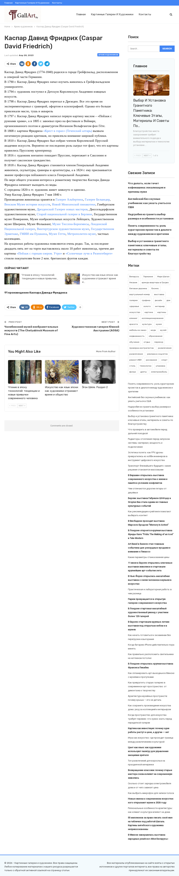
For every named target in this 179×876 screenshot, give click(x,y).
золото (147, 306)
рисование (151, 360)
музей (163, 330)
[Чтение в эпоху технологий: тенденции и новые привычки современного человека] (11, 279)
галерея (133, 300)
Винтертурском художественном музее (63, 229)
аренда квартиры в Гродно (155, 282)
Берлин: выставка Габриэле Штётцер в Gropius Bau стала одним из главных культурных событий (149, 502)
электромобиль (159, 372)
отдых (147, 342)
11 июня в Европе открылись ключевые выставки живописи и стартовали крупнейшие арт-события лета (150, 566)
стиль (132, 366)
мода (153, 330)
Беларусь (134, 276)
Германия (148, 276)
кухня (159, 324)
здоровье (134, 306)
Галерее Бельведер (97, 199)
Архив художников (108, 55)
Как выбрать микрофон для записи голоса (151, 793)
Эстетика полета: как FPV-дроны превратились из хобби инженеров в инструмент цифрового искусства (147, 456)
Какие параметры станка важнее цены (148, 557)
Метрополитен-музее (81, 234)
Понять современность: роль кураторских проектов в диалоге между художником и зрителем (149, 230)
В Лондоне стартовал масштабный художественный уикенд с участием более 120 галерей (148, 612)
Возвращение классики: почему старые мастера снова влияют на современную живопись (150, 774)
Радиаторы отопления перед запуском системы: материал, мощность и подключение (149, 443)
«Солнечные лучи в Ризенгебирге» (89, 253)
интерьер (160, 306)
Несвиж (133, 282)
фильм (132, 372)
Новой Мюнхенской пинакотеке (73, 204)
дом (168, 300)
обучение (134, 342)
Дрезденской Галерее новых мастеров (62, 209)
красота (133, 324)
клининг (133, 318)
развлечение (164, 348)
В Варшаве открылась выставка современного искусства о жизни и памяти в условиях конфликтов (147, 479)
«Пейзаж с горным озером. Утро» (39, 253)
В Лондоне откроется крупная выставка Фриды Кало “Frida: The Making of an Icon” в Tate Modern (150, 534)
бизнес (155, 288)
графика (146, 300)
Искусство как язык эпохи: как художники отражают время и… (100, 279)
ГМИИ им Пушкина (33, 234)
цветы (143, 372)
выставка (159, 294)
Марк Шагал (163, 276)
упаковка (160, 366)
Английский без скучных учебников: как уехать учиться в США (149, 203)
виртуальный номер (139, 294)
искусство (134, 312)
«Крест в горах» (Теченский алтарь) (67, 131)
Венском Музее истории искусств (27, 204)
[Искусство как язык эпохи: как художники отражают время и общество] (72, 279)
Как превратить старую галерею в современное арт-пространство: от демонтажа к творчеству (147, 686)
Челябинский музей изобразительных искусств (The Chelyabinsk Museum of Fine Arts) (31, 330)
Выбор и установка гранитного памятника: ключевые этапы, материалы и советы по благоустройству (151, 420)
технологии (145, 366)
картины (161, 312)
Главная (8, 3)
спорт (164, 360)
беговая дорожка (138, 288)
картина (149, 312)
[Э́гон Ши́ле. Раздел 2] (99, 372)
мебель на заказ (137, 330)
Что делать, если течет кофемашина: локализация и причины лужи (146, 187)
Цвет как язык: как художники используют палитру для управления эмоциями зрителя (148, 751)
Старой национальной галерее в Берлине (64, 214)
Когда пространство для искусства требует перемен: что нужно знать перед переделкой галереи (150, 719)
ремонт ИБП (135, 360)
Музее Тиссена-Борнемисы (70, 224)
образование (155, 336)
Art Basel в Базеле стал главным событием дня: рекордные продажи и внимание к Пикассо (149, 548)
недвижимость (136, 336)
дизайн (158, 300)
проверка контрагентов (141, 348)
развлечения (136, 354)
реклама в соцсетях (157, 354)
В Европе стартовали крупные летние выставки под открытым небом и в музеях (148, 625)
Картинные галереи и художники (32, 3)
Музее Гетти (57, 234)
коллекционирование (152, 318)
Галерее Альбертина (69, 199)
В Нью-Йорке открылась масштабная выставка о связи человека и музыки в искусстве (149, 580)
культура (147, 324)
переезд (158, 342)
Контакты (57, 3)
